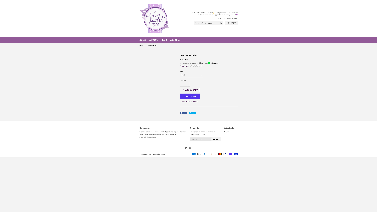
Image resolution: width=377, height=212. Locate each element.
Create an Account (232, 18)
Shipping (183, 66)
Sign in (220, 18)
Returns (227, 132)
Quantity (183, 80)
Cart (233, 23)
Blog (164, 40)
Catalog (153, 40)
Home (142, 40)
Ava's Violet (147, 154)
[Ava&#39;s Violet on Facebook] (186, 148)
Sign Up (216, 139)
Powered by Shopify (159, 154)
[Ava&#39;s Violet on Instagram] (190, 148)
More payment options (189, 102)
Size (181, 71)
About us (175, 40)
